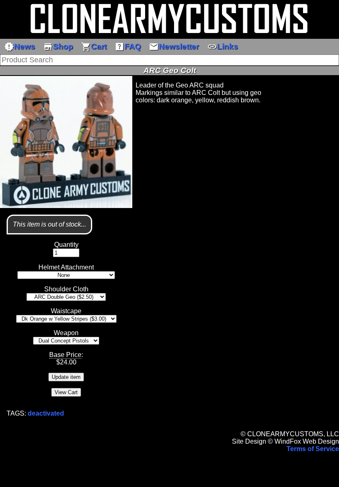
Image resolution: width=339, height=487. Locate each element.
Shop (58, 47)
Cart (94, 47)
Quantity (66, 244)
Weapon (66, 332)
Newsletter (174, 47)
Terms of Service (312, 448)
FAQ (128, 47)
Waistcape (66, 310)
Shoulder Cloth (66, 289)
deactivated (46, 413)
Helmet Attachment (66, 267)
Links (222, 47)
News (19, 47)
